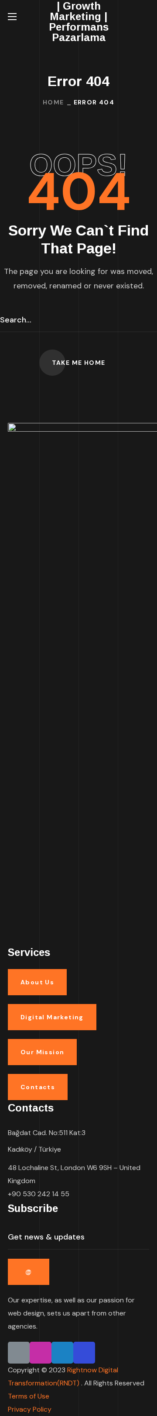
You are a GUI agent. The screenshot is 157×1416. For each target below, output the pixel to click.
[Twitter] (62, 1353)
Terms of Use (28, 1396)
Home (53, 102)
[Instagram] (40, 1353)
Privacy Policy (29, 1409)
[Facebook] (84, 1353)
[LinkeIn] (19, 1353)
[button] (145, 16)
